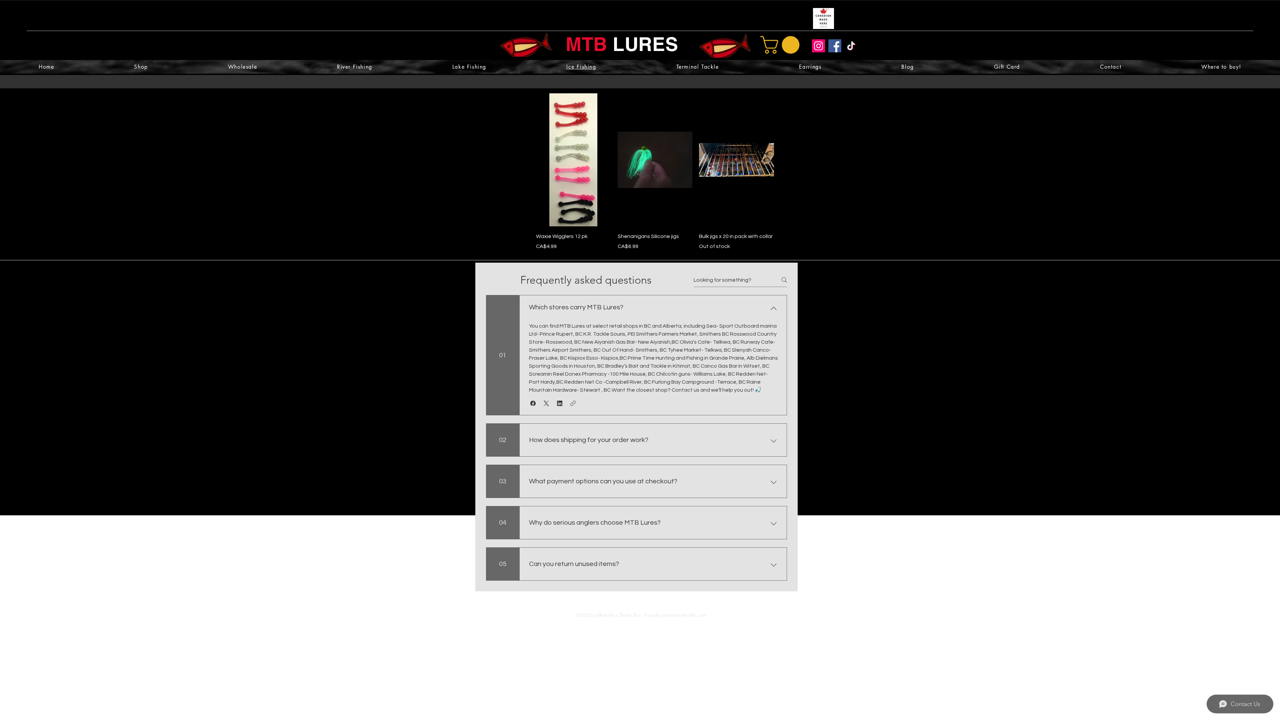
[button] (782, 45)
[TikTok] (851, 45)
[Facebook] (834, 45)
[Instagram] (818, 45)
